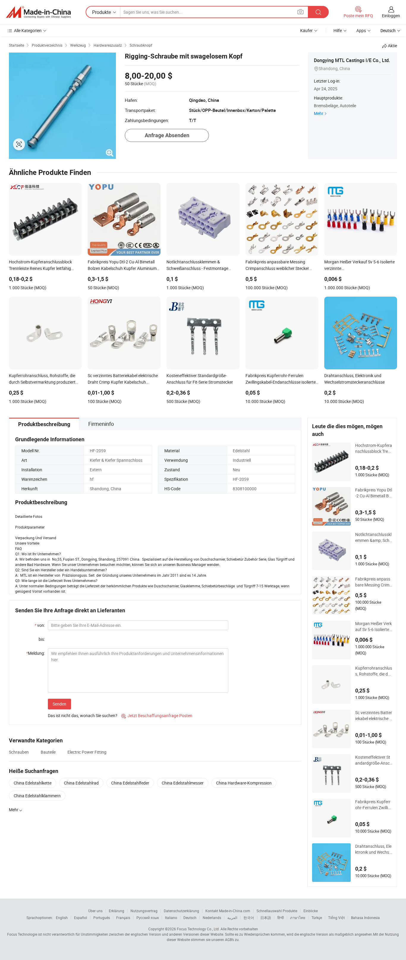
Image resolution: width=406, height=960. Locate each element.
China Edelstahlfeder (130, 783)
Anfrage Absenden (167, 135)
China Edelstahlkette (32, 783)
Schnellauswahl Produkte (276, 910)
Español (80, 917)
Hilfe (337, 30)
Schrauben (19, 752)
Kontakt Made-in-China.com (227, 910)
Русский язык (147, 917)
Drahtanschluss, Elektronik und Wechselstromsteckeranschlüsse (373, 849)
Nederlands (212, 917)
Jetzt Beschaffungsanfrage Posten (156, 715)
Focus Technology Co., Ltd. (198, 928)
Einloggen (391, 15)
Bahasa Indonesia (365, 917)
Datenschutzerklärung (181, 910)
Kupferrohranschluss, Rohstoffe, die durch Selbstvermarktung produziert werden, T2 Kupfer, (373, 671)
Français (123, 917)
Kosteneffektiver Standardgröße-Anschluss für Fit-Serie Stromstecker (373, 760)
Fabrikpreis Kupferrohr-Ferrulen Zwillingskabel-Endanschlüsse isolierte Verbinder (373, 805)
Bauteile (48, 752)
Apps (361, 30)
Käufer (306, 30)
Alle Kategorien (28, 30)
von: (39, 625)
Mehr (318, 113)
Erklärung (116, 910)
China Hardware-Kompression (244, 783)
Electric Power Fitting (86, 752)
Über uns (95, 910)
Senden (59, 704)
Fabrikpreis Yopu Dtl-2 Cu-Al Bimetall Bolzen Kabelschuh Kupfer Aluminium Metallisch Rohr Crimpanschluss (373, 493)
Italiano (171, 917)
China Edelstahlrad (81, 783)
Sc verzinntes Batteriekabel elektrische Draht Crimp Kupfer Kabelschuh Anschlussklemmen (373, 716)
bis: (42, 639)
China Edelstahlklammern (37, 795)
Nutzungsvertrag (144, 910)
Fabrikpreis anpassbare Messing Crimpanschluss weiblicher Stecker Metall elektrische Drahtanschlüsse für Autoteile (373, 582)
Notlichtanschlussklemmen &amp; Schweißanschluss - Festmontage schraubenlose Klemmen (373, 537)
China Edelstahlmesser (183, 783)
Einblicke (310, 910)
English (62, 917)
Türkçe (316, 917)
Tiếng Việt (336, 917)
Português (101, 917)
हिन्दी (280, 917)
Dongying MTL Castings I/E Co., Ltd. (352, 60)
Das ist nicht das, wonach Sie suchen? (82, 715)
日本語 (265, 917)
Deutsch (189, 917)
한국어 (248, 917)
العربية (232, 917)
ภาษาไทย (297, 917)
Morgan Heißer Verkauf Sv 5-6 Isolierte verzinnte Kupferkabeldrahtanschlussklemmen (373, 626)
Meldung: (35, 653)
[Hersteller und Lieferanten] (38, 12)
